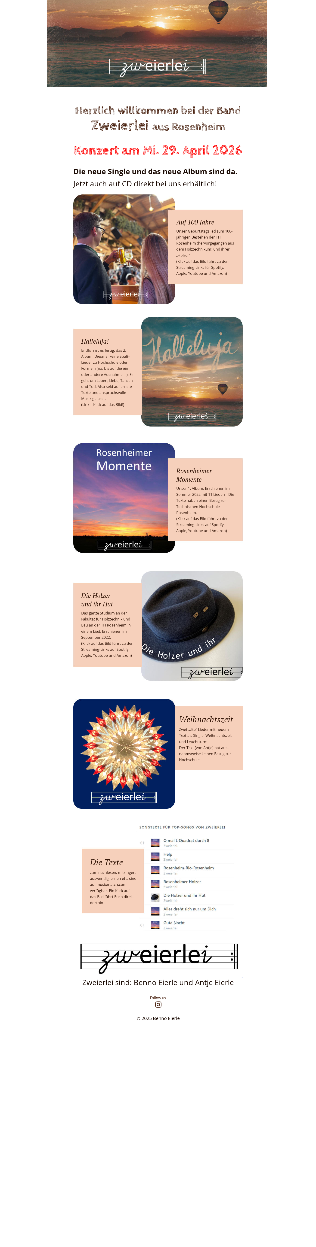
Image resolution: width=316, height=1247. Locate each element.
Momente (189, 479)
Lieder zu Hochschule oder (105, 362)
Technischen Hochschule (198, 506)
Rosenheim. (186, 512)
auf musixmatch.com (108, 884)
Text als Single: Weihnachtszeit (206, 735)
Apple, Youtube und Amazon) (201, 530)
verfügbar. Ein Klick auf (110, 890)
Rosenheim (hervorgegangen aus (205, 243)
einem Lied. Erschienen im (104, 631)
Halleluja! (95, 341)
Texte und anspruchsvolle (104, 392)
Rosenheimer (195, 470)
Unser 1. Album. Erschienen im (203, 488)
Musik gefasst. (94, 398)
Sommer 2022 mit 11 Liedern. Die (205, 494)
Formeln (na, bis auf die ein (105, 368)
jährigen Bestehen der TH (199, 237)
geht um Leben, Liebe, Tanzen (107, 380)
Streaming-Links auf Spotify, (201, 524)
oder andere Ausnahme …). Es (107, 374)
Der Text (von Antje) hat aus (203, 747)
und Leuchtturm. (193, 741)
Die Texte (108, 862)
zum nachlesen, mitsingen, (113, 872)
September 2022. (96, 637)
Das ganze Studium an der (104, 613)
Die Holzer (96, 595)
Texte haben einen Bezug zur (201, 500)
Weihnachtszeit (206, 719)
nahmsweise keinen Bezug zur (205, 753)
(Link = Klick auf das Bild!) (102, 404)
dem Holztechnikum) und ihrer (203, 249)
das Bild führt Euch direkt (112, 896)
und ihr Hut (97, 604)
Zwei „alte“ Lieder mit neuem (204, 729)
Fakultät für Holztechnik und (106, 619)
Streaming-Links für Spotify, (200, 267)
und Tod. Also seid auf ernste (107, 386)
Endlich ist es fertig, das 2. (104, 350)
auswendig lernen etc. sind (113, 878)
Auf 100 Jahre (195, 222)
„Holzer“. (183, 255)
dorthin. (97, 902)
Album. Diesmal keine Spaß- (105, 356)
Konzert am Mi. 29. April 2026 (158, 150)
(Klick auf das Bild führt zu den (202, 518)
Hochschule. (190, 759)
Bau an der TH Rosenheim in (106, 625)
